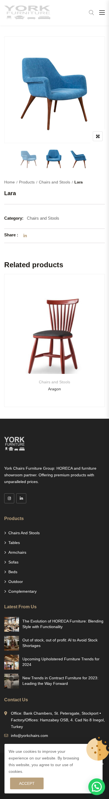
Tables (14, 542)
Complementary (22, 591)
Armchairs (17, 552)
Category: (13, 218)
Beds (12, 572)
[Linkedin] (21, 498)
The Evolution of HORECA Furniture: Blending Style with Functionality (62, 624)
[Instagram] (9, 498)
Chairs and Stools (54, 182)
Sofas (13, 562)
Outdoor (15, 581)
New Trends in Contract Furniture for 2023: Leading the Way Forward (60, 681)
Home (9, 182)
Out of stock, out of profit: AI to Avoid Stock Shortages (60, 643)
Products (27, 182)
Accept (27, 783)
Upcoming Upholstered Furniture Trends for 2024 (60, 662)
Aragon (54, 389)
